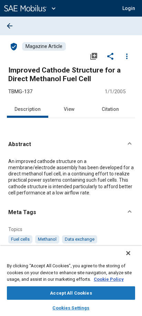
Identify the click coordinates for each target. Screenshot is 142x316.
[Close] (128, 253)
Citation (110, 109)
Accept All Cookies (71, 293)
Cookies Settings (70, 307)
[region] (71, 281)
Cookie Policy (109, 279)
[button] (71, 144)
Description (27, 109)
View (69, 109)
